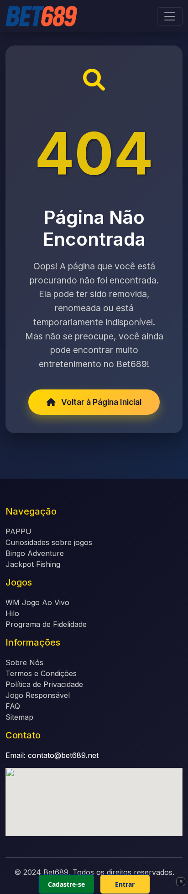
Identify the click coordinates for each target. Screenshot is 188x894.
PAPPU (18, 531)
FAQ (12, 706)
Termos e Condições (41, 673)
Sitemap (19, 717)
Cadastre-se (66, 884)
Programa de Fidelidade (46, 624)
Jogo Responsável (37, 695)
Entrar (125, 884)
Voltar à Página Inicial (100, 402)
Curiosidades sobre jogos (48, 542)
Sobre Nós (24, 662)
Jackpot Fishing (32, 564)
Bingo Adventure (34, 553)
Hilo (12, 613)
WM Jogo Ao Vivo (37, 602)
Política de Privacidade (44, 684)
